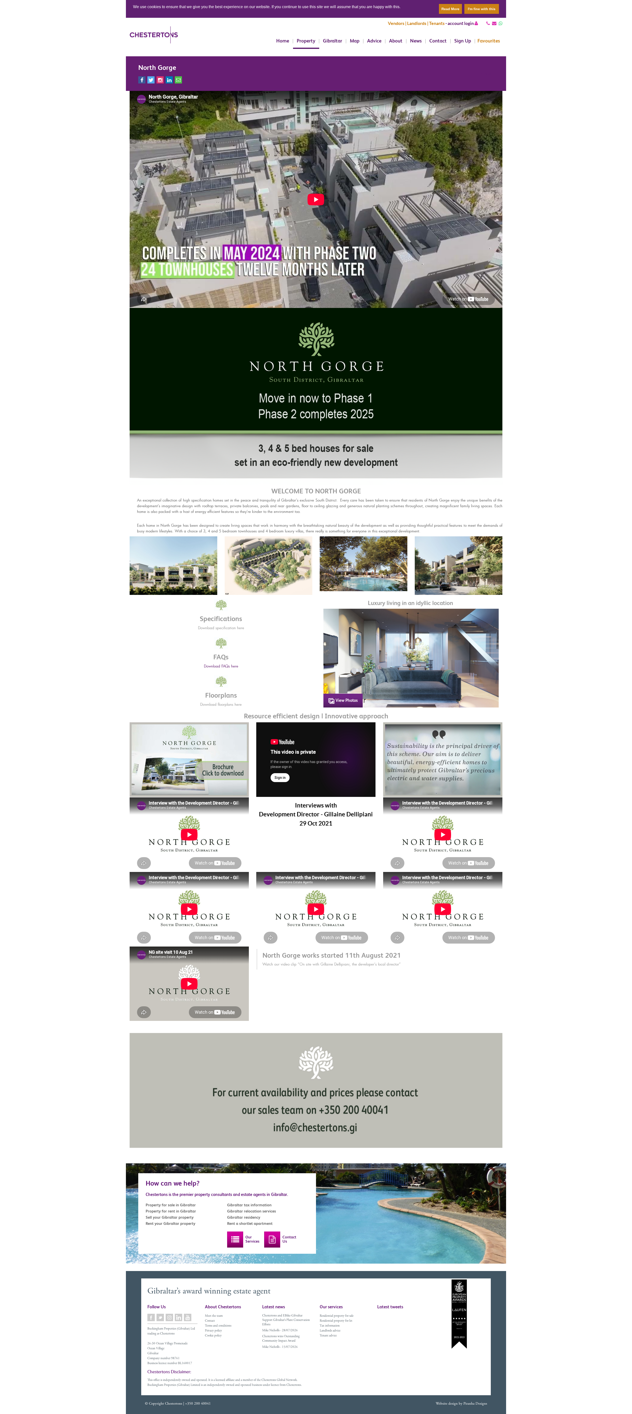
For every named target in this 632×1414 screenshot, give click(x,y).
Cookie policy (213, 1335)
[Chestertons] (154, 39)
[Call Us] (488, 23)
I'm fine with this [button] (481, 9)
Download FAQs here (221, 666)
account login (461, 23)
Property (306, 41)
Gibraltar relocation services (251, 1211)
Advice (374, 41)
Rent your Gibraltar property (170, 1223)
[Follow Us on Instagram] (170, 1317)
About (395, 41)
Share (488, 74)
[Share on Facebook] (141, 79)
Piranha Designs (475, 1404)
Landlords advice (330, 1331)
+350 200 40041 (198, 1404)
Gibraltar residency (243, 1217)
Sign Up (462, 41)
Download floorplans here (221, 704)
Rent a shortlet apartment (250, 1223)
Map (354, 41)
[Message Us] (500, 23)
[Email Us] (494, 23)
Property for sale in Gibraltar (171, 1205)
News (416, 41)
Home (282, 41)
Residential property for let (336, 1321)
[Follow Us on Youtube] (188, 1317)
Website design (447, 1404)
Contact (438, 41)
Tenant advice (328, 1335)
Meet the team (214, 1316)
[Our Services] (235, 1240)
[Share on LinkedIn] (169, 79)
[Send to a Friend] (178, 79)
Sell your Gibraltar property (170, 1217)
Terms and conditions (218, 1326)
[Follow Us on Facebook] (151, 1317)
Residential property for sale (337, 1316)
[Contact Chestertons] (272, 1240)
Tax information (330, 1326)
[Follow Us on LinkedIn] (179, 1317)
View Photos (346, 700)
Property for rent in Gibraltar (171, 1211)
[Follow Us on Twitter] (161, 1317)
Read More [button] (450, 9)
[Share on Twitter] (151, 79)
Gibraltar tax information (249, 1205)
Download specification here (221, 627)
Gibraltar (332, 41)
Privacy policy (213, 1331)
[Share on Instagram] (160, 79)
